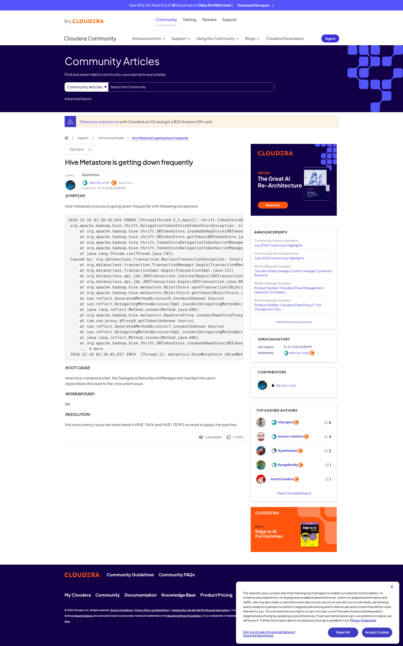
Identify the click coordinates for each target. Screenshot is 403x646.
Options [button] (76, 149)
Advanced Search (78, 99)
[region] (317, 613)
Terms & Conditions (121, 610)
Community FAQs (177, 574)
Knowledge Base (178, 594)
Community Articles (111, 138)
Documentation (141, 594)
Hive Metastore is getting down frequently (129, 162)
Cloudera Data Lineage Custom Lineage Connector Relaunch (293, 273)
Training (189, 19)
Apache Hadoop (83, 615)
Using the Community (215, 38)
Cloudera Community (90, 38)
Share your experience (100, 121)
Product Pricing (216, 594)
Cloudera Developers (285, 38)
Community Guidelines (130, 574)
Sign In (330, 38)
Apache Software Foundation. (184, 615)
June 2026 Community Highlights (279, 258)
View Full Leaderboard (294, 493)
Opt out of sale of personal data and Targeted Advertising (269, 634)
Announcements (146, 38)
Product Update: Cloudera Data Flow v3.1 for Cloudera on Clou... (287, 307)
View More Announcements (294, 322)
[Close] (392, 587)
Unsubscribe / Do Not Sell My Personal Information (200, 610)
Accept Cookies (377, 632)
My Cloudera (78, 594)
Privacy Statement (363, 620)
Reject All (343, 632)
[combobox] (191, 87)
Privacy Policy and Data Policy (152, 610)
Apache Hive (90, 175)
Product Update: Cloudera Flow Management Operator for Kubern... (288, 290)
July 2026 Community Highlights (278, 245)
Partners (209, 19)
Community (166, 19)
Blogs (250, 38)
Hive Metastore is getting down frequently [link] (160, 138)
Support (229, 19)
